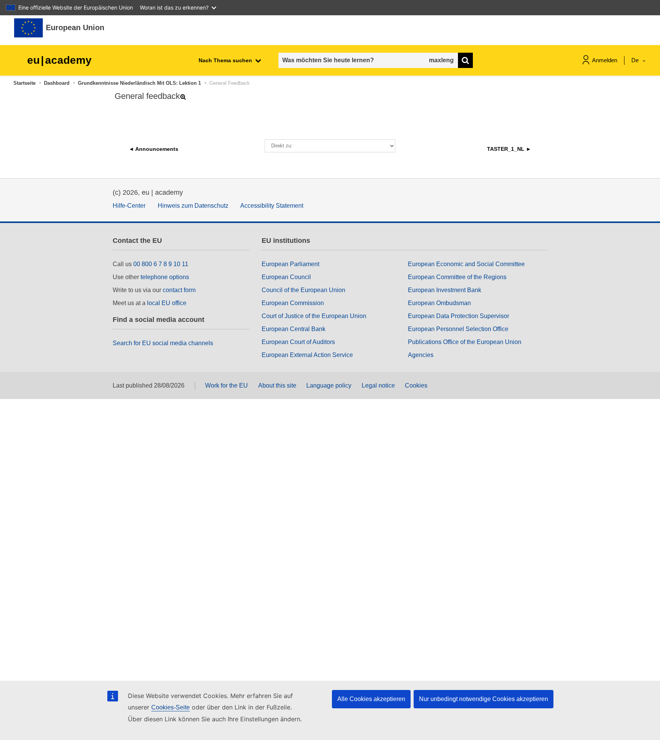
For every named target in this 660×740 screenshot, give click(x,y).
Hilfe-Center (129, 205)
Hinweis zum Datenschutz (193, 205)
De (635, 60)
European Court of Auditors (298, 342)
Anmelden (604, 60)
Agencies (421, 355)
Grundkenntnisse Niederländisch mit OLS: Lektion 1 (139, 83)
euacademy (59, 60)
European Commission (293, 303)
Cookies (416, 385)
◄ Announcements (153, 149)
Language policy (328, 385)
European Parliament (290, 264)
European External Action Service (307, 355)
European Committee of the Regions (457, 277)
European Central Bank (293, 329)
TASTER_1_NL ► (509, 149)
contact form (179, 290)
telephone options (165, 277)
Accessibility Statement (271, 205)
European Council (286, 277)
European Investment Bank (444, 290)
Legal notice (378, 385)
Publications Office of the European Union (464, 342)
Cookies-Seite (170, 707)
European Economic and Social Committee (466, 264)
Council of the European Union (303, 290)
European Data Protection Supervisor (458, 316)
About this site (277, 385)
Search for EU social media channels (163, 343)
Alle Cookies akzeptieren (371, 699)
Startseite (24, 83)
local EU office (166, 303)
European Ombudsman (439, 303)
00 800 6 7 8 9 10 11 (160, 264)
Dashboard (57, 83)
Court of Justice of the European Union (314, 316)
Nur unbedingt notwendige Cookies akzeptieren (483, 699)
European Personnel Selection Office (458, 329)
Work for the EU (226, 385)
